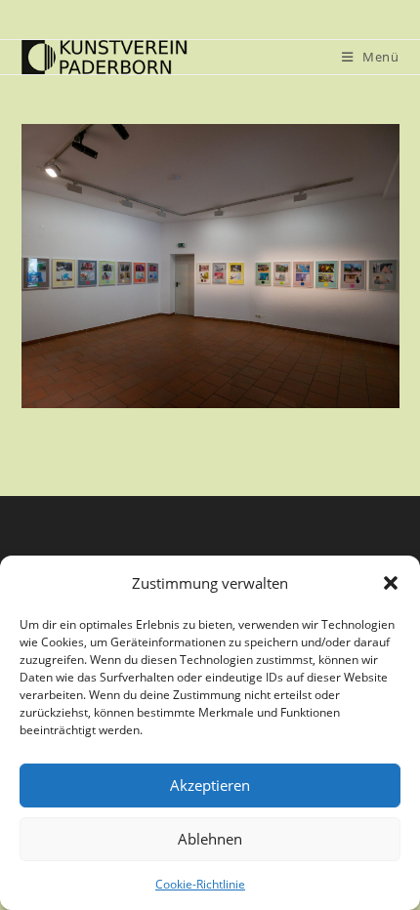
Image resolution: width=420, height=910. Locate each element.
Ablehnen (210, 838)
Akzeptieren (210, 785)
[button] (390, 583)
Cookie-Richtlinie (200, 884)
